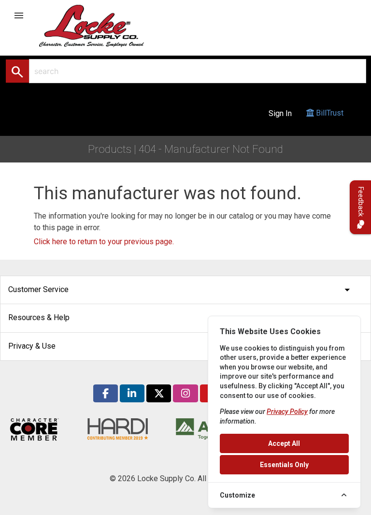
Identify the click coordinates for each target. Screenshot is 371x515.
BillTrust (328, 113)
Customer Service (181, 289)
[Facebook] (105, 393)
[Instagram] (185, 393)
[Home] (102, 25)
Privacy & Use (181, 346)
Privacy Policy (287, 411)
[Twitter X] (158, 393)
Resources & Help (181, 317)
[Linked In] (132, 393)
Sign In (280, 113)
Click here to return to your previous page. (104, 241)
